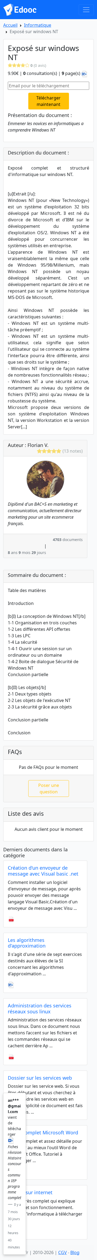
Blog (74, 1252)
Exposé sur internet (30, 1192)
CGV (62, 1252)
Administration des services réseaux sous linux (39, 1008)
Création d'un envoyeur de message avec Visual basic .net (43, 871)
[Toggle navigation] (86, 9)
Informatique (37, 25)
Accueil (10, 25)
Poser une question (48, 788)
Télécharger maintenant (48, 101)
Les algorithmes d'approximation (27, 943)
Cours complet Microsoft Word (43, 1132)
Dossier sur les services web (40, 1078)
